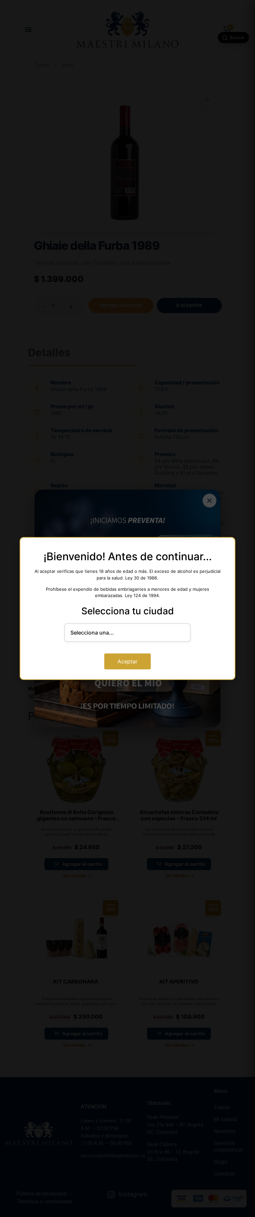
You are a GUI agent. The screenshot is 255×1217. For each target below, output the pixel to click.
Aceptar (127, 661)
